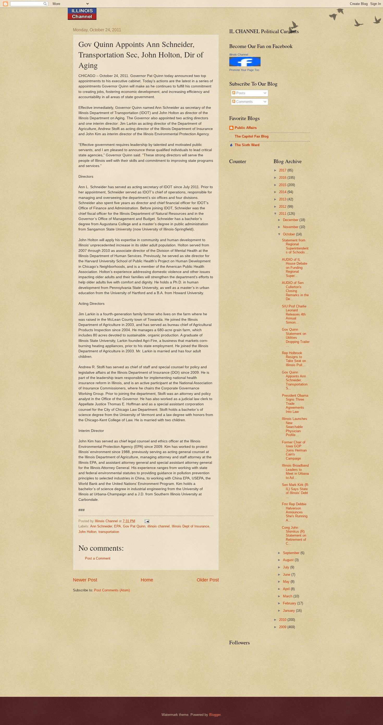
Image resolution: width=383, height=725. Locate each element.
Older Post (208, 580)
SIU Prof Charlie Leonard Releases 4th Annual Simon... (294, 314)
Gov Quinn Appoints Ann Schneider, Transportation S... (294, 380)
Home (147, 580)
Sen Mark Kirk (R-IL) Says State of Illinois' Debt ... (295, 491)
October (289, 234)
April (287, 589)
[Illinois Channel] (245, 65)
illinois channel (158, 526)
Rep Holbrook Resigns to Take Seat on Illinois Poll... (294, 359)
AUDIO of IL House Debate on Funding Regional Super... (294, 268)
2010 (283, 620)
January (289, 611)
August (289, 560)
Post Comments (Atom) (112, 590)
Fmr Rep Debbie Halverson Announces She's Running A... (294, 512)
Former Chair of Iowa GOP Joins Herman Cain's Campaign (294, 450)
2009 (283, 627)
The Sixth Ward (247, 145)
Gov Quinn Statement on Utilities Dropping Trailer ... (296, 338)
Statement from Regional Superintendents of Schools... (295, 246)
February (290, 603)
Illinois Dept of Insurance (190, 526)
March (288, 596)
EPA (117, 526)
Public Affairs (246, 128)
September (291, 553)
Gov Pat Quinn (134, 526)
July (286, 567)
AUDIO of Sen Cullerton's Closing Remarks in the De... (295, 291)
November (291, 227)
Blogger (214, 715)
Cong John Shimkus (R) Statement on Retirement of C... (294, 536)
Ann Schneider (101, 526)
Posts (240, 93)
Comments (244, 102)
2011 (283, 214)
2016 (283, 178)
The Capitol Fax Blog (252, 136)
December (291, 220)
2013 (283, 199)
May (287, 582)
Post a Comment (97, 558)
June (287, 575)
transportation (108, 532)
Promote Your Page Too (244, 70)
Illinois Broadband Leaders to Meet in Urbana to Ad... (295, 471)
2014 (283, 192)
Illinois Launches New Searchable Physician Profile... (294, 427)
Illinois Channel (238, 54)
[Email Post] (146, 521)
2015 (283, 185)
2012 (283, 207)
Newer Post (85, 580)
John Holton (87, 532)
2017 (283, 170)
